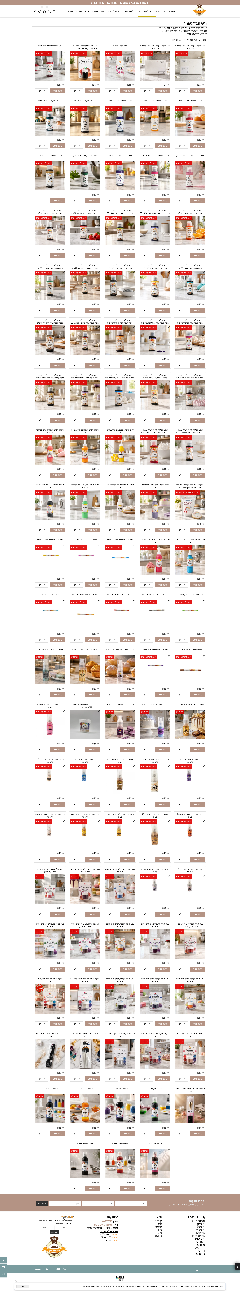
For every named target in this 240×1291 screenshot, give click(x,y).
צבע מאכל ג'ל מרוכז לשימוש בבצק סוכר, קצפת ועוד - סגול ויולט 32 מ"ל (155, 321)
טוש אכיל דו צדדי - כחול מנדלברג (120, 539)
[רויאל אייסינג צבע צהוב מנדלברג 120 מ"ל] (120, 464)
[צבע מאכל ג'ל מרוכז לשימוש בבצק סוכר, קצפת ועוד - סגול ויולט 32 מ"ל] (155, 354)
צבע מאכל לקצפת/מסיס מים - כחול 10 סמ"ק (155, 980)
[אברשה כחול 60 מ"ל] (50, 1122)
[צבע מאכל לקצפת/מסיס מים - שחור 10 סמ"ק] (120, 1012)
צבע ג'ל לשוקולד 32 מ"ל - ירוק (85, 155)
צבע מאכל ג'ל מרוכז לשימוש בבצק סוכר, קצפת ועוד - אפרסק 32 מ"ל (120, 321)
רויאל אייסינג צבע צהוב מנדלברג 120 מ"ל (120, 431)
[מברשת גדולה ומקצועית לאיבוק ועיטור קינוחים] (190, 1122)
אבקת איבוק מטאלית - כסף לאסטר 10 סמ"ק (120, 1035)
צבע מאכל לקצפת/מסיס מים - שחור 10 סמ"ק (120, 980)
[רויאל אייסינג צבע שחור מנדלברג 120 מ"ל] (50, 518)
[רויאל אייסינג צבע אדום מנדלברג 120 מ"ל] (155, 573)
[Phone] (49, 12)
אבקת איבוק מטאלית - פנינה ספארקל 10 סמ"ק (85, 980)
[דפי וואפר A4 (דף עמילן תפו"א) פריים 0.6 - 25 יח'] (155, 79)
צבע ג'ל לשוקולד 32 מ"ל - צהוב (155, 100)
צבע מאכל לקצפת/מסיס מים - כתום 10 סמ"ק (120, 925)
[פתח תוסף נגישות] (237, 1266)
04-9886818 (107, 1221)
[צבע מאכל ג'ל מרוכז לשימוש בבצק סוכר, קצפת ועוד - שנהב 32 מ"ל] (155, 409)
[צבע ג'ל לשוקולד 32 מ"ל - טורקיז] (50, 134)
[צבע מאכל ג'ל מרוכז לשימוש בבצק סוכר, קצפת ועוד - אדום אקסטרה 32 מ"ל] (85, 354)
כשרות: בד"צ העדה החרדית (113, 53)
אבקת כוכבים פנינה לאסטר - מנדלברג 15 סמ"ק (155, 760)
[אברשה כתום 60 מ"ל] (120, 1177)
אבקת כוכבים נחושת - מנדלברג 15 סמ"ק (120, 760)
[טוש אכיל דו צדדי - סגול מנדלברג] (155, 673)
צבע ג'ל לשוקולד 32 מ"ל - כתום (190, 100)
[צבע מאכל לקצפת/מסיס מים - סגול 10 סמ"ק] (155, 957)
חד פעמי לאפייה (99, 11)
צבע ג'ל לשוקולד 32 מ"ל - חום (85, 100)
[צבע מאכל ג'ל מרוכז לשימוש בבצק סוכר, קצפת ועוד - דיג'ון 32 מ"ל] (155, 299)
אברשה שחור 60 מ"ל (85, 1143)
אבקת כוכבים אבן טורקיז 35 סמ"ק (50, 649)
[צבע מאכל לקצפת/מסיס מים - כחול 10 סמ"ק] (155, 1012)
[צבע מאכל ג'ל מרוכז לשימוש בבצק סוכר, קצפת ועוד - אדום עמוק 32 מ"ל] (85, 244)
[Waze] (3, 1275)
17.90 (201, 1127)
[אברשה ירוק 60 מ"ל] (155, 1122)
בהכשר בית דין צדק (181, 53)
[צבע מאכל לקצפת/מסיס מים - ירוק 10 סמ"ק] (50, 957)
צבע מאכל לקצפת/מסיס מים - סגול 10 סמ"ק (155, 925)
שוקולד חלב (201, 1227)
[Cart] (44, 12)
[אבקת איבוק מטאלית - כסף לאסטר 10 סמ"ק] (120, 1067)
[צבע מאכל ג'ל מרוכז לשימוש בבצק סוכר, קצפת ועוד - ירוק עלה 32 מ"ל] (50, 299)
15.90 (96, 1072)
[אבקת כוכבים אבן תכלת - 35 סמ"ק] (155, 738)
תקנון (160, 1230)
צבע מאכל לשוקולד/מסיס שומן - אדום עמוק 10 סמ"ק (190, 925)
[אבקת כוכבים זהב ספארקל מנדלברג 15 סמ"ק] (85, 838)
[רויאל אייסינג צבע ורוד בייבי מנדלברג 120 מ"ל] (50, 464)
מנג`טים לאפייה (199, 1253)
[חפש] (35, 12)
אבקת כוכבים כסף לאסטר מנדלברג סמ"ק (155, 870)
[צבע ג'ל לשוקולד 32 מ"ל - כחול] (120, 134)
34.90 (201, 524)
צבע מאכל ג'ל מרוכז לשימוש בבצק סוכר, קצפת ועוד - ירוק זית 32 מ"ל (50, 321)
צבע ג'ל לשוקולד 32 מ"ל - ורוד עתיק (190, 155)
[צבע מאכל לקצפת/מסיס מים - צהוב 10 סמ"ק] (190, 1012)
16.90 (131, 469)
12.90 (61, 1017)
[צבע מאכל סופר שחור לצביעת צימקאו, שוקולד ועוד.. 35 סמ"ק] (85, 79)
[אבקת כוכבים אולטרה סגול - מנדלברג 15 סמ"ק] (190, 783)
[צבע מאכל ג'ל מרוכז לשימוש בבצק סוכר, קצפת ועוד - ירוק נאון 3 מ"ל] (120, 244)
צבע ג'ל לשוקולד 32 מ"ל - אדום (50, 45)
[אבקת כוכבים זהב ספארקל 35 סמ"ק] (190, 738)
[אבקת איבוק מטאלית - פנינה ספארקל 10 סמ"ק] (85, 1012)
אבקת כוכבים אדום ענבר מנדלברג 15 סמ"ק (190, 815)
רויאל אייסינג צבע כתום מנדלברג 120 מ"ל (85, 431)
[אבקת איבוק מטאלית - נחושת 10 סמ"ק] (50, 1012)
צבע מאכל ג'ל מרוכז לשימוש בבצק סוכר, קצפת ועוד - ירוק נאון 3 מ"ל (120, 212)
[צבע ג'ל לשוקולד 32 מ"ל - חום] (85, 134)
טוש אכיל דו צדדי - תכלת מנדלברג (50, 594)
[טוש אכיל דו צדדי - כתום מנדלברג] (85, 628)
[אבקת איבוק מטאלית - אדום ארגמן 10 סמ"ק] (155, 1067)
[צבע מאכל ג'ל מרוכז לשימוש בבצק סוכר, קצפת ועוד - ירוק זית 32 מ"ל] (50, 354)
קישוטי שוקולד (200, 1233)
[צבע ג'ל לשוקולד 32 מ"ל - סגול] (120, 189)
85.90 (96, 743)
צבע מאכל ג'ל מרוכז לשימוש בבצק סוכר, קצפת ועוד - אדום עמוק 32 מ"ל (85, 212)
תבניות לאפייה (200, 1250)
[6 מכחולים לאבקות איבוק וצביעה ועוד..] (85, 1067)
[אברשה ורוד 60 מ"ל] (155, 1177)
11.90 (131, 84)
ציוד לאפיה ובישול (130, 11)
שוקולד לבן (201, 1224)
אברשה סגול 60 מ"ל (120, 1088)
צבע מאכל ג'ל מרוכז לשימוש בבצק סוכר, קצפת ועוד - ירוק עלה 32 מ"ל (50, 266)
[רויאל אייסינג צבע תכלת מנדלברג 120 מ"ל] (190, 573)
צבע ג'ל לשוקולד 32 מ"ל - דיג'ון (50, 155)
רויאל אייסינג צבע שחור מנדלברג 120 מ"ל (50, 486)
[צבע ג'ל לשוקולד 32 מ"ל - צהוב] (155, 134)
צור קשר (159, 1227)
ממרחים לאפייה (200, 1244)
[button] (181, 91)
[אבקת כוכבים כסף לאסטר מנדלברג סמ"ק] (155, 893)
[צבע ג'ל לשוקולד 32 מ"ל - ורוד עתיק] (190, 189)
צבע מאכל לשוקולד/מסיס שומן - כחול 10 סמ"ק (120, 870)
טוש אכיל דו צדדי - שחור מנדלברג (155, 594)
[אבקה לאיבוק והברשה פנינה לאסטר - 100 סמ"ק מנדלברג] (85, 738)
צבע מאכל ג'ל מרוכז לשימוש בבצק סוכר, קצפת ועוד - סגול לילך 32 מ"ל (85, 376)
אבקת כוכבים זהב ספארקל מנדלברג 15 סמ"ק (85, 815)
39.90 (131, 688)
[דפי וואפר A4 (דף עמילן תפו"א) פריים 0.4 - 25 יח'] (190, 79)
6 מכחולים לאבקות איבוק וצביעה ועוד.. (85, 1035)
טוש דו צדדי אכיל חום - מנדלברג (190, 649)
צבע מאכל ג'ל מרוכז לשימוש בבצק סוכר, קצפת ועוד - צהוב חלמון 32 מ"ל (155, 431)
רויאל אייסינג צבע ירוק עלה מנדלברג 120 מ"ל (85, 486)
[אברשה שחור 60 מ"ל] (85, 1177)
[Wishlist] (39, 12)
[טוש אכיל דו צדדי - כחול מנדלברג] (120, 569)
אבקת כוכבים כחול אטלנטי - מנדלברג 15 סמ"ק (85, 760)
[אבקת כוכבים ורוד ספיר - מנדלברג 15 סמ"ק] (50, 738)
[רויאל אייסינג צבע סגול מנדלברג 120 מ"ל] (155, 518)
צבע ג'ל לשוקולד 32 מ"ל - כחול (120, 100)
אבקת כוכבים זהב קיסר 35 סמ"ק (85, 649)
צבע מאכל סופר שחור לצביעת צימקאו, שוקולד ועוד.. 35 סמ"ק (85, 47)
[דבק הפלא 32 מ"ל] (120, 79)
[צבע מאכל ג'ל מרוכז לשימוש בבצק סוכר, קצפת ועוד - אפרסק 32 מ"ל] (120, 354)
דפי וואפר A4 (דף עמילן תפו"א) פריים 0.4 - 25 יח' (190, 47)
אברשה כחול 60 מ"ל (50, 1088)
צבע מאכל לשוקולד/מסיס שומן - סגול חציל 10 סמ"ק (85, 870)
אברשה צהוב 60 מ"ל (85, 1088)
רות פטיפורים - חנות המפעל (168, 11)
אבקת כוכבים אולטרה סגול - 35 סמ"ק (120, 704)
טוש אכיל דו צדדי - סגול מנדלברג (155, 649)
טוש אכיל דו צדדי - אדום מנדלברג (120, 594)
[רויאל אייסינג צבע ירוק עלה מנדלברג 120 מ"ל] (85, 518)
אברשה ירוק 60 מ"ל (155, 1088)
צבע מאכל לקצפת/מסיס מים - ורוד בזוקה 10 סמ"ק (85, 925)
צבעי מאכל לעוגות (196, 23)
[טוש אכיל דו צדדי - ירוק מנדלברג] (190, 618)
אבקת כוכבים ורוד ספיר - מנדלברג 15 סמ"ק (50, 705)
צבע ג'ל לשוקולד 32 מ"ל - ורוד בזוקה (155, 155)
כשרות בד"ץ (109, 657)
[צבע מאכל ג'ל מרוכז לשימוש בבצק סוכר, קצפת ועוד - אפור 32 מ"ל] (120, 299)
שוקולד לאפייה (200, 1238)
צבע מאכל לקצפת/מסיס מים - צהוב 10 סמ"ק (190, 980)
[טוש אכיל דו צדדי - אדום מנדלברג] (120, 618)
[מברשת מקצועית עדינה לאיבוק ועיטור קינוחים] (50, 1067)
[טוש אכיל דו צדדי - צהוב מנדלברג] (50, 563)
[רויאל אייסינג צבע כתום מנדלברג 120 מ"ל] (85, 464)
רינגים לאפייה (200, 1247)
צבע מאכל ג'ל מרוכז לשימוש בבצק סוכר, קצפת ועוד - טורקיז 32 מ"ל (190, 266)
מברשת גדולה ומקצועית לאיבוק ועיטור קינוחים (190, 1090)
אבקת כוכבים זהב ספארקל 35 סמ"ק (190, 704)
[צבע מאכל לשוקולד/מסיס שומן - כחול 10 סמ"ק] (120, 903)
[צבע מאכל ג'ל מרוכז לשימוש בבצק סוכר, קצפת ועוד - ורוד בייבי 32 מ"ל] (190, 409)
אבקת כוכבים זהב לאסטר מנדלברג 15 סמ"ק (120, 815)
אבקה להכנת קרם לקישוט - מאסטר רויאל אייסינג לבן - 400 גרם (190, 486)
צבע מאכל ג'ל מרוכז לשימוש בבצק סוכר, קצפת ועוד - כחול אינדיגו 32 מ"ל (155, 212)
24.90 (61, 743)
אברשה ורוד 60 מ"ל (155, 1143)
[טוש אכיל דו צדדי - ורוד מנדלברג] (85, 563)
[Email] (3, 1268)
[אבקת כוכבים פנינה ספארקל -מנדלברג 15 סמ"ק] (50, 838)
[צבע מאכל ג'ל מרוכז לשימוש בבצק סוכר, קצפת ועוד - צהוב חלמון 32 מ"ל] (155, 464)
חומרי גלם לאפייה (147, 11)
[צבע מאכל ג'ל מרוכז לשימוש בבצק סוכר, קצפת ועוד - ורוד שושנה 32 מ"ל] (190, 464)
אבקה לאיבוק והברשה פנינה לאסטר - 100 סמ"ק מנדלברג (85, 705)
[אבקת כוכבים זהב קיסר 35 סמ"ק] (85, 683)
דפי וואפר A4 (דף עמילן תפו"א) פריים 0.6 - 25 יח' (155, 47)
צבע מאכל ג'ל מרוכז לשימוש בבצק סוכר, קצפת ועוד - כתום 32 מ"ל (190, 212)
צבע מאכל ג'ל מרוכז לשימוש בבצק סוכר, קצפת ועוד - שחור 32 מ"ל (50, 212)
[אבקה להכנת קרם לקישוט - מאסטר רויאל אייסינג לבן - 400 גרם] (190, 518)
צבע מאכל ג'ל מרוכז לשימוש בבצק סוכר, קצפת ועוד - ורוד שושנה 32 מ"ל (190, 431)
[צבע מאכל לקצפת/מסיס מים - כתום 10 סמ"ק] (120, 957)
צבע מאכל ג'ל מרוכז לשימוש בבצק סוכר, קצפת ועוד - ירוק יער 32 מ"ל (85, 266)
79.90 (201, 84)
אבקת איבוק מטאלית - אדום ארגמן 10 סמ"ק (155, 1035)
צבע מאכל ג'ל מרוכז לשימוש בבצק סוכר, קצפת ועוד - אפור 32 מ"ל (120, 266)
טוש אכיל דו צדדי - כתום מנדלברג (85, 594)
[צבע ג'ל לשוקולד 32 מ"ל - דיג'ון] (50, 189)
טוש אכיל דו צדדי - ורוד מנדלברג (85, 539)
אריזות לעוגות (114, 11)
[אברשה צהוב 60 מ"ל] (85, 1122)
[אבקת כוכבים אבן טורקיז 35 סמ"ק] (50, 683)
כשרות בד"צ (109, 877)
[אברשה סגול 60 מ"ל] (120, 1122)
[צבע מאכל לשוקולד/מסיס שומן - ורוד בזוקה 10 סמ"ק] (50, 903)
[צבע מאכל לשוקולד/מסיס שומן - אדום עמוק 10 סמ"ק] (190, 957)
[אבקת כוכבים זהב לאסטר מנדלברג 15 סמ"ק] (120, 838)
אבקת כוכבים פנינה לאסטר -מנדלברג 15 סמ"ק (50, 760)
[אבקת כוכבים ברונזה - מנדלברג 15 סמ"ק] (155, 846)
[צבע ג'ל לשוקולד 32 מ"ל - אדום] (50, 79)
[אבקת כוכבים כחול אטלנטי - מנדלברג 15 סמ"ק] (85, 783)
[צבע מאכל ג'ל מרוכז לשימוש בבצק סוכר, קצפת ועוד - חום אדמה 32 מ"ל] (50, 409)
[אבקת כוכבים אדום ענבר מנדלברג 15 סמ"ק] (190, 838)
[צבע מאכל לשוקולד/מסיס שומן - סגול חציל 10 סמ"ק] (85, 903)
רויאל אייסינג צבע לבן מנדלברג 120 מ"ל (120, 486)
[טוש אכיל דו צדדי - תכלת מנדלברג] (50, 618)
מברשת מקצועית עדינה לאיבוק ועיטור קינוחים (50, 1035)
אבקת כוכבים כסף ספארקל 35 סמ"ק (120, 649)
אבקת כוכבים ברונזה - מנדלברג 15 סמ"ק (155, 815)
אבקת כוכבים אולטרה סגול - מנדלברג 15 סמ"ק (190, 760)
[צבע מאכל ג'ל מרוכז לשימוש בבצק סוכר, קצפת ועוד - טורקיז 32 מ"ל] (190, 299)
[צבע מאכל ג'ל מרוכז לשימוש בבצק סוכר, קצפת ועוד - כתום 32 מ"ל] (190, 244)
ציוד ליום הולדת (83, 11)
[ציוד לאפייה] (199, 12)
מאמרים (71, 11)
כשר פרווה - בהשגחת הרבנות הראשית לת (187, 492)
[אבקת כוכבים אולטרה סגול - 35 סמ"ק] (120, 738)
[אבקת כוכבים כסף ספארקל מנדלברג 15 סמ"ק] (190, 893)
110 (167, 84)
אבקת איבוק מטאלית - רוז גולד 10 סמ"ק (190, 1035)
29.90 (96, 84)
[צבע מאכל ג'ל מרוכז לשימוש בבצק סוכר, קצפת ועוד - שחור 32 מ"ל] (50, 244)
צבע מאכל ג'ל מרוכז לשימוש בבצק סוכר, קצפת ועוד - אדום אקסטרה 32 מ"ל (85, 323)
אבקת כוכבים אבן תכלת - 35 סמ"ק (155, 704)
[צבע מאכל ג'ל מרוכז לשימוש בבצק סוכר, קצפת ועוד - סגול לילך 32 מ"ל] (85, 409)
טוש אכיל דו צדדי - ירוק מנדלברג (190, 594)
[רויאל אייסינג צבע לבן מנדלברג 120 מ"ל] (120, 518)
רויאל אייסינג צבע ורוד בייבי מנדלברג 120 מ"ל (50, 431)
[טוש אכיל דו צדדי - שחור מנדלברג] (155, 618)
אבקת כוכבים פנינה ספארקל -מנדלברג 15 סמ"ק (50, 815)
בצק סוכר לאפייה (199, 1241)
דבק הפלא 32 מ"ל (120, 45)
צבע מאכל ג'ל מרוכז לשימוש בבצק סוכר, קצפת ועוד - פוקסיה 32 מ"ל (190, 321)
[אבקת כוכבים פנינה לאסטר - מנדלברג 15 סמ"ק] (155, 793)
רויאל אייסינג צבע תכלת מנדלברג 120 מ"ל (190, 541)
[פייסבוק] (54, 12)
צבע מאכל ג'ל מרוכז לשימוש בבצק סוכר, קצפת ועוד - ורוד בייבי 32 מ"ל (190, 376)
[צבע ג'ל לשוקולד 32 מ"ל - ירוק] (85, 189)
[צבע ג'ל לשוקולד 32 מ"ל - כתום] (190, 134)
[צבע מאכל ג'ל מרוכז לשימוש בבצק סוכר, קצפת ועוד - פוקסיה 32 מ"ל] (190, 354)
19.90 (61, 84)
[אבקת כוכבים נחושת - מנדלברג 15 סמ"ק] (120, 793)
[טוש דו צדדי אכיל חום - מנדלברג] (190, 683)
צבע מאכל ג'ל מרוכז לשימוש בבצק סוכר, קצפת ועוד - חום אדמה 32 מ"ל (50, 376)
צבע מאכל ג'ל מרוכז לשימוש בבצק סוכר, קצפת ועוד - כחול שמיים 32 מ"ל (120, 376)
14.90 (201, 249)
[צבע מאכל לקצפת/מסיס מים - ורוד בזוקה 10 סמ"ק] (85, 957)
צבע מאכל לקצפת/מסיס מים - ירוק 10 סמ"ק (50, 925)
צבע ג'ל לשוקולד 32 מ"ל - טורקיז (50, 100)
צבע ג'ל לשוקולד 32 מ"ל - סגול (120, 155)
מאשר (23, 1286)
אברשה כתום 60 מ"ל (120, 1143)
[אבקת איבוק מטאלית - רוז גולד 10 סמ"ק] (190, 1067)
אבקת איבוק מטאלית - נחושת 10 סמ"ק (50, 980)
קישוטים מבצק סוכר (198, 1235)
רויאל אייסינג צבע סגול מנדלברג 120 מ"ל (155, 486)
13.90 (131, 578)
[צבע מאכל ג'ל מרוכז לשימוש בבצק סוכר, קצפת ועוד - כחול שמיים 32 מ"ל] (120, 409)
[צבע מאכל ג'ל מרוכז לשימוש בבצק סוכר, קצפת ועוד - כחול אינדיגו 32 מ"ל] (155, 244)
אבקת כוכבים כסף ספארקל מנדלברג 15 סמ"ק (190, 870)
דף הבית (186, 11)
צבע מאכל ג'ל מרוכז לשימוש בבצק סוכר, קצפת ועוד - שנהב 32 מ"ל (155, 376)
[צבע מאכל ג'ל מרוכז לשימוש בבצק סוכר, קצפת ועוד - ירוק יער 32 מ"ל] (85, 299)
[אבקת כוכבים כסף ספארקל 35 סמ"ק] (120, 683)
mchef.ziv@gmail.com (103, 1224)
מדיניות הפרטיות (86, 1286)
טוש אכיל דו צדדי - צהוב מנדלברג (50, 539)
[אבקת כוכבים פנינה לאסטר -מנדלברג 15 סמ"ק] (50, 783)
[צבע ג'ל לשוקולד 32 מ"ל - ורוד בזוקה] (155, 189)
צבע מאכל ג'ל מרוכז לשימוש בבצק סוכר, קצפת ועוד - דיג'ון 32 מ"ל (155, 266)
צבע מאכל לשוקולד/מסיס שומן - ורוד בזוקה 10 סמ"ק (50, 870)
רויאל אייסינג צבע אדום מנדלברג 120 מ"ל (155, 541)
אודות (160, 1224)
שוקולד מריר (201, 1230)
